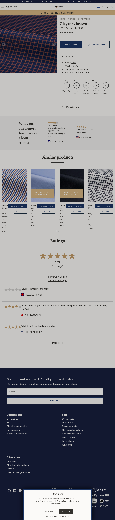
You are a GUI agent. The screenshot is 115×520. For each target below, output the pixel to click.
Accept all (66, 511)
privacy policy (64, 516)
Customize (49, 511)
